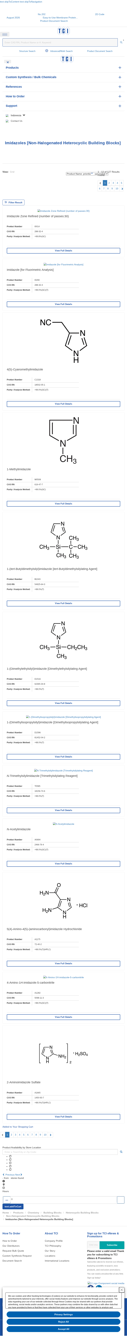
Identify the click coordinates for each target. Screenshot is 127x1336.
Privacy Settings (63, 1314)
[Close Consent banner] (121, 1290)
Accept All (63, 1329)
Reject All (63, 1321)
